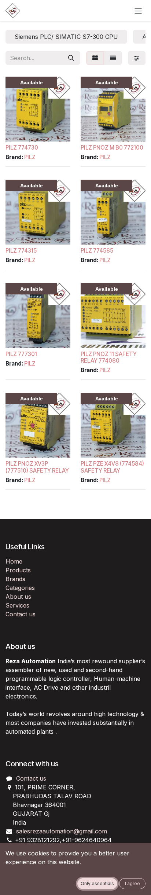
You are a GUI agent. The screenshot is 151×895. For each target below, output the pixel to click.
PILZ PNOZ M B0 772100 (112, 147)
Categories (20, 587)
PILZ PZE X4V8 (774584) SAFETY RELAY (112, 467)
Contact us (20, 614)
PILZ (30, 157)
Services (17, 605)
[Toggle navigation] (138, 10)
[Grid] (95, 58)
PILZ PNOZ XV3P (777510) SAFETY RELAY (37, 467)
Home (13, 561)
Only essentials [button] (97, 883)
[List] (113, 58)
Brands (15, 579)
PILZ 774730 (21, 147)
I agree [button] (132, 883)
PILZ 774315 (21, 250)
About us (18, 596)
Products (18, 570)
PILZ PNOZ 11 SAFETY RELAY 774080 (109, 357)
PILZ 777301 (21, 354)
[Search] (71, 58)
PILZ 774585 (97, 250)
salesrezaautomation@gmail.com (61, 831)
